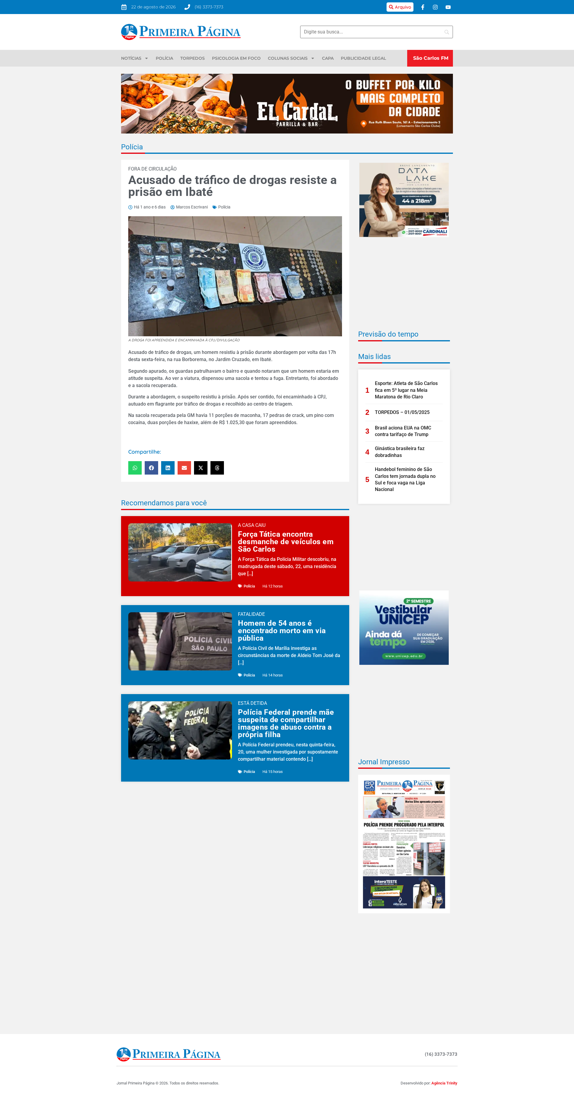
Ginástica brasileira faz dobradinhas (400, 452)
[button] (135, 468)
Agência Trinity (444, 1083)
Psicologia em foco (236, 58)
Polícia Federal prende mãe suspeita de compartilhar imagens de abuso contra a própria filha (286, 723)
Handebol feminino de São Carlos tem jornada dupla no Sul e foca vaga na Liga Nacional (405, 479)
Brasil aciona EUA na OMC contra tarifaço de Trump (403, 431)
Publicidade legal (363, 58)
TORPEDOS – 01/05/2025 (402, 412)
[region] (496, 1050)
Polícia (164, 58)
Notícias (131, 58)
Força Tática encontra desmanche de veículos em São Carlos (286, 541)
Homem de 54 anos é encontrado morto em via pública (282, 630)
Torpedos (192, 58)
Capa (328, 58)
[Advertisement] (404, 287)
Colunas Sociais (288, 58)
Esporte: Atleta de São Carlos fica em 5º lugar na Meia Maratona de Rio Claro (406, 390)
